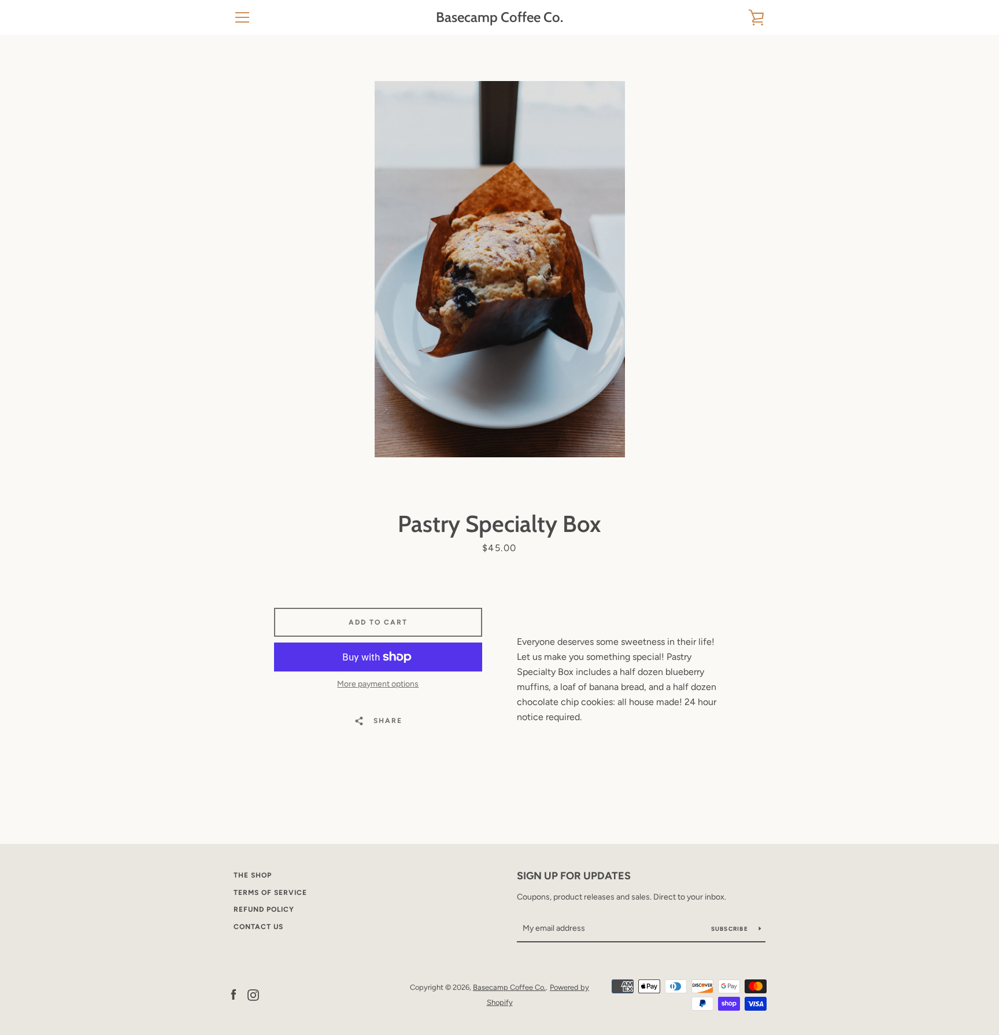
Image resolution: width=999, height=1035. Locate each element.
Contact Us (258, 927)
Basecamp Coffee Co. (499, 17)
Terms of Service (270, 893)
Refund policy (264, 909)
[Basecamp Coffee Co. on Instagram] (253, 994)
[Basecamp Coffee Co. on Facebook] (233, 994)
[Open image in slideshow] (500, 269)
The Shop (253, 875)
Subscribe (730, 929)
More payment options (378, 684)
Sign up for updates (574, 875)
